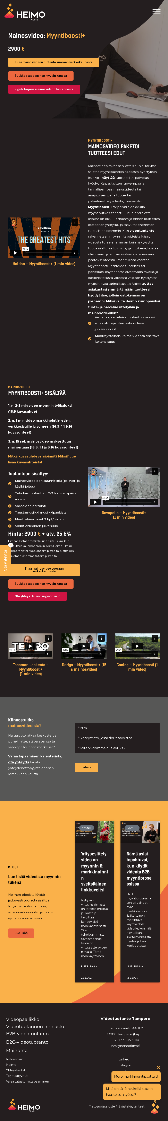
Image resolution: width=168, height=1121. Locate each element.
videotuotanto (142, 231)
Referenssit (14, 1059)
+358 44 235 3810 (125, 1040)
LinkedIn (126, 1059)
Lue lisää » (89, 966)
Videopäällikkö (22, 1019)
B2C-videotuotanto (27, 1042)
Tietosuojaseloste (102, 1106)
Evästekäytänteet (131, 1106)
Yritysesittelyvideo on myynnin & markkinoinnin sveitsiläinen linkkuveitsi (94, 871)
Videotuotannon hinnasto (35, 1026)
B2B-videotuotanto (27, 1033)
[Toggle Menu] (156, 11)
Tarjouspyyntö (17, 1076)
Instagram (125, 1065)
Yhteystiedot (15, 1070)
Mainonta (17, 1050)
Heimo (11, 1065)
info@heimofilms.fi (125, 1046)
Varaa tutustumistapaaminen (27, 1081)
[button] (5, 560)
